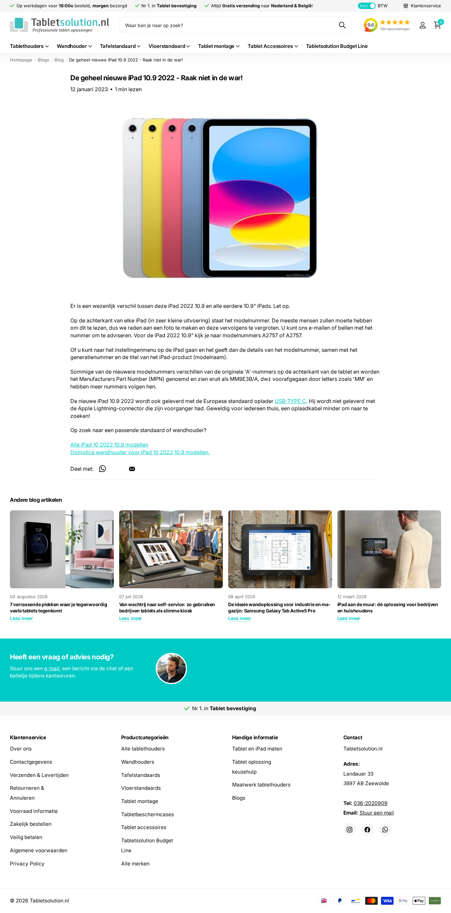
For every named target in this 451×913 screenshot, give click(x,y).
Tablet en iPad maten (257, 749)
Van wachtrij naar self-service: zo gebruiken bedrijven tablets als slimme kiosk (167, 607)
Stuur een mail (377, 813)
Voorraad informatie (34, 811)
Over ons (21, 749)
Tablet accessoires (143, 827)
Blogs (43, 59)
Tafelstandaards (140, 775)
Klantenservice (28, 737)
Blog (59, 59)
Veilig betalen (26, 837)
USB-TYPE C (290, 401)
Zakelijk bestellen (31, 824)
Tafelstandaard (118, 46)
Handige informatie (255, 737)
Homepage (21, 59)
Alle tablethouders (143, 749)
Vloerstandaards (141, 788)
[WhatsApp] (385, 829)
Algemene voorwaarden (38, 850)
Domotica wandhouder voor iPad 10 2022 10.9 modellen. (140, 452)
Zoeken (342, 25)
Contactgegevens (31, 761)
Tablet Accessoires (270, 46)
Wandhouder (72, 46)
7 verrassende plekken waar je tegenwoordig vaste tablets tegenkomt (58, 607)
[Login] (422, 25)
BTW (373, 5)
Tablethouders (27, 46)
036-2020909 (371, 803)
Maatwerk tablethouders (261, 785)
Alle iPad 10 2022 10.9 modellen (109, 445)
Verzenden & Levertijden (39, 775)
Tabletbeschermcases (147, 814)
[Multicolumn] (226, 669)
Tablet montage (216, 46)
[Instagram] (349, 829)
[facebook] (367, 829)
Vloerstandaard (167, 46)
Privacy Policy (27, 863)
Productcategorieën (145, 737)
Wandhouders (137, 761)
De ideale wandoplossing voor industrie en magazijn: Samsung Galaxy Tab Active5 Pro (279, 607)
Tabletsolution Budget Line (337, 46)
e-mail (51, 668)
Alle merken (135, 863)
